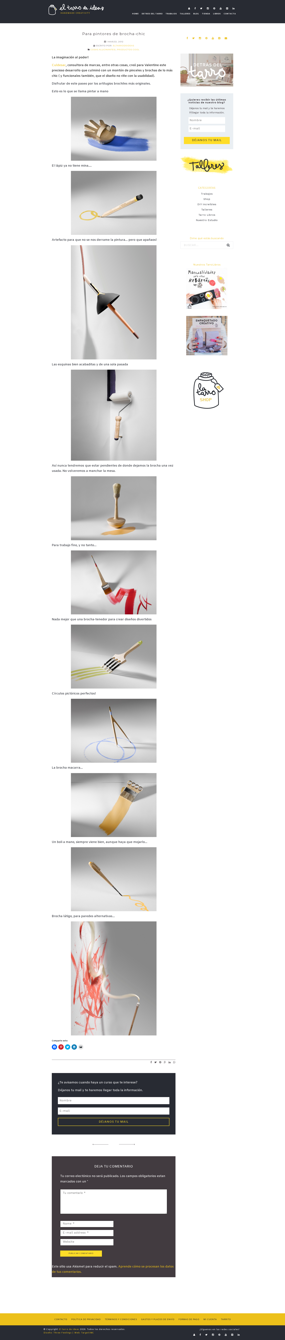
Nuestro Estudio (207, 220)
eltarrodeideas (123, 45)
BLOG (196, 14)
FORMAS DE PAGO (188, 1319)
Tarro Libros (206, 214)
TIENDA (206, 14)
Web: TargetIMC (84, 1333)
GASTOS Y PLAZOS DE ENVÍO (157, 1319)
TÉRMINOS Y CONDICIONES (121, 1319)
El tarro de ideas (69, 1329)
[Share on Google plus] (165, 1062)
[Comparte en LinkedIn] (170, 1062)
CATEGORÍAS (207, 187)
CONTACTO (60, 1319)
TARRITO (226, 1319)
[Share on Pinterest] (160, 1062)
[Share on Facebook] (151, 1062)
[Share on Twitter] (155, 1062)
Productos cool (128, 49)
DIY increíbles (206, 204)
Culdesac (59, 65)
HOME (135, 14)
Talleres (206, 209)
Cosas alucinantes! (103, 49)
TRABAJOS (171, 14)
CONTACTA (230, 14)
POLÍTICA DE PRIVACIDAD (86, 1319)
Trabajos (207, 193)
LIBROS (217, 14)
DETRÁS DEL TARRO (152, 14)
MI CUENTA (210, 1319)
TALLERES (185, 14)
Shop (207, 199)
